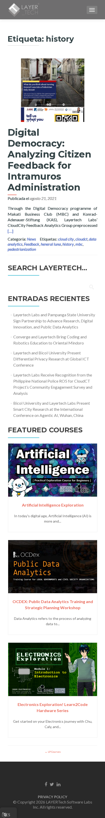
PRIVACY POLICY (52, 797)
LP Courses (54, 751)
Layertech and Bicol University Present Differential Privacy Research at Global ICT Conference (51, 358)
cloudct (81, 239)
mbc (79, 244)
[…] (10, 231)
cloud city (66, 239)
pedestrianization (22, 249)
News (31, 239)
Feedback (31, 244)
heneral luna (51, 244)
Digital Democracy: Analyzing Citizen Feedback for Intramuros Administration (49, 160)
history (68, 244)
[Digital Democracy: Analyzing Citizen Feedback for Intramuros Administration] (52, 89)
